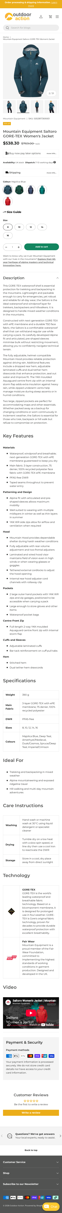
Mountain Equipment (14, 118)
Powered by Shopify (34, 1205)
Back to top (31, 1150)
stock (29, 162)
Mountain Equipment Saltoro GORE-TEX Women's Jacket (29, 39)
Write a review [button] (31, 1112)
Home (6, 37)
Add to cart (41, 246)
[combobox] (31, 28)
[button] (50, 16)
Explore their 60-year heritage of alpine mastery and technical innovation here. (29, 262)
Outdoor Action (17, 1205)
